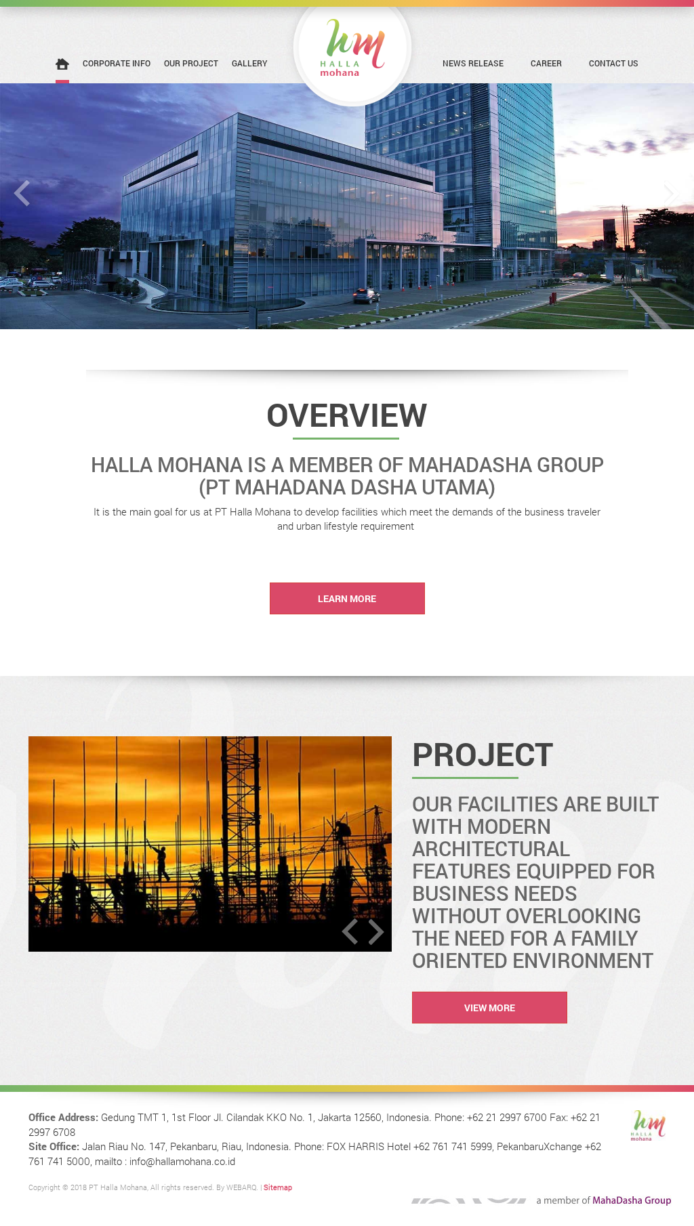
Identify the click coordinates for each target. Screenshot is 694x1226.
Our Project (191, 63)
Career (546, 63)
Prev (22, 193)
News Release (473, 63)
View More (489, 1007)
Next (672, 193)
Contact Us (613, 63)
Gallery (249, 63)
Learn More (347, 598)
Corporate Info (116, 63)
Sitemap (278, 1187)
